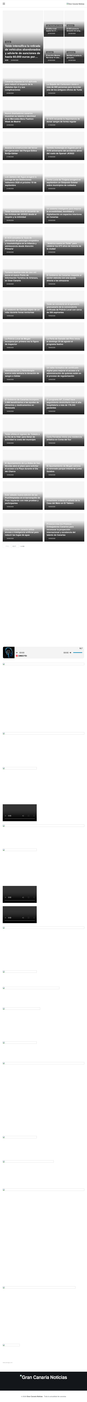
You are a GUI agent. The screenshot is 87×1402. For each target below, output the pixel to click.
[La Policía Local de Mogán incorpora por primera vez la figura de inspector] (23, 336)
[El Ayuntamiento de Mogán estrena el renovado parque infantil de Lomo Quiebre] (64, 464)
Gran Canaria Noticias (35, 1396)
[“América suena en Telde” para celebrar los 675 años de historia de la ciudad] (64, 241)
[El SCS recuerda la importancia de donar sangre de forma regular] (64, 114)
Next (14, 546)
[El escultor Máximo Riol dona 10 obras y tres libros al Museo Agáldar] (54, 50)
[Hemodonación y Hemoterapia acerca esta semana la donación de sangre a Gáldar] (23, 368)
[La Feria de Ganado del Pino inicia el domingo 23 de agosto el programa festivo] (64, 336)
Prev (7, 546)
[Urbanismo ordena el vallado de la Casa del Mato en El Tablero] (64, 495)
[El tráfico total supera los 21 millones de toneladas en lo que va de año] (54, 23)
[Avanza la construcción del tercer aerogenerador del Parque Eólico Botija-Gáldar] (23, 146)
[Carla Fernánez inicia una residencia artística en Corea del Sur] (64, 432)
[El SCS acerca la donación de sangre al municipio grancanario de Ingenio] (74, 23)
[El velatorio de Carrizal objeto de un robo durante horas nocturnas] (23, 305)
